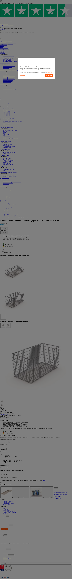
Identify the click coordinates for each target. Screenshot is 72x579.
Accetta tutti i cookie (49, 75)
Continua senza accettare (50, 63)
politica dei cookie (49, 72)
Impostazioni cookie (23, 75)
